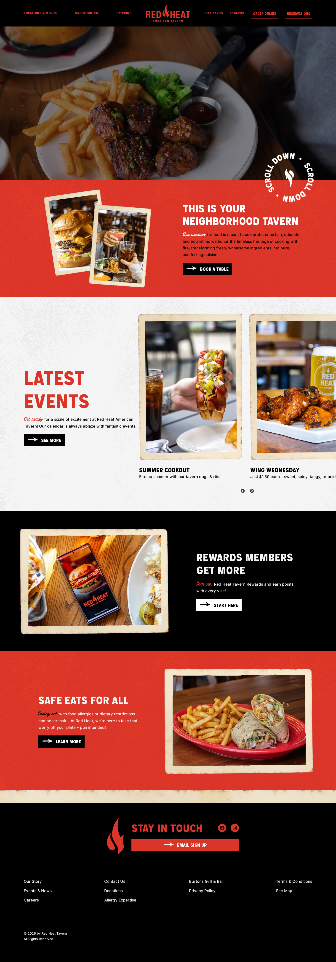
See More (51, 440)
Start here (226, 605)
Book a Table (214, 269)
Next (252, 491)
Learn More (68, 741)
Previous (242, 491)
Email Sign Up (192, 845)
